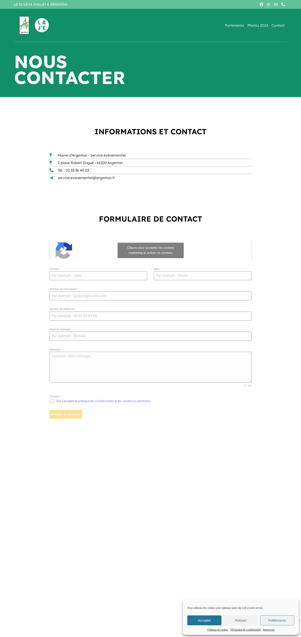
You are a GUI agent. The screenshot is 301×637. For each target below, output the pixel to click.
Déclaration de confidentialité (245, 629)
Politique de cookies (217, 629)
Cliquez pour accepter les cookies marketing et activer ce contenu (150, 250)
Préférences (277, 620)
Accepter (204, 620)
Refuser (241, 620)
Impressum (269, 629)
